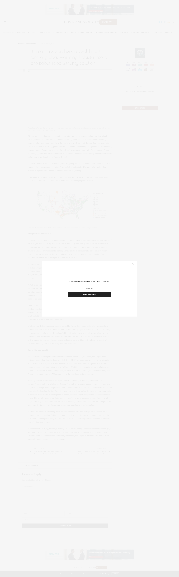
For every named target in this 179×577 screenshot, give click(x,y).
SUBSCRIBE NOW (89, 295)
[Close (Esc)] (133, 264)
